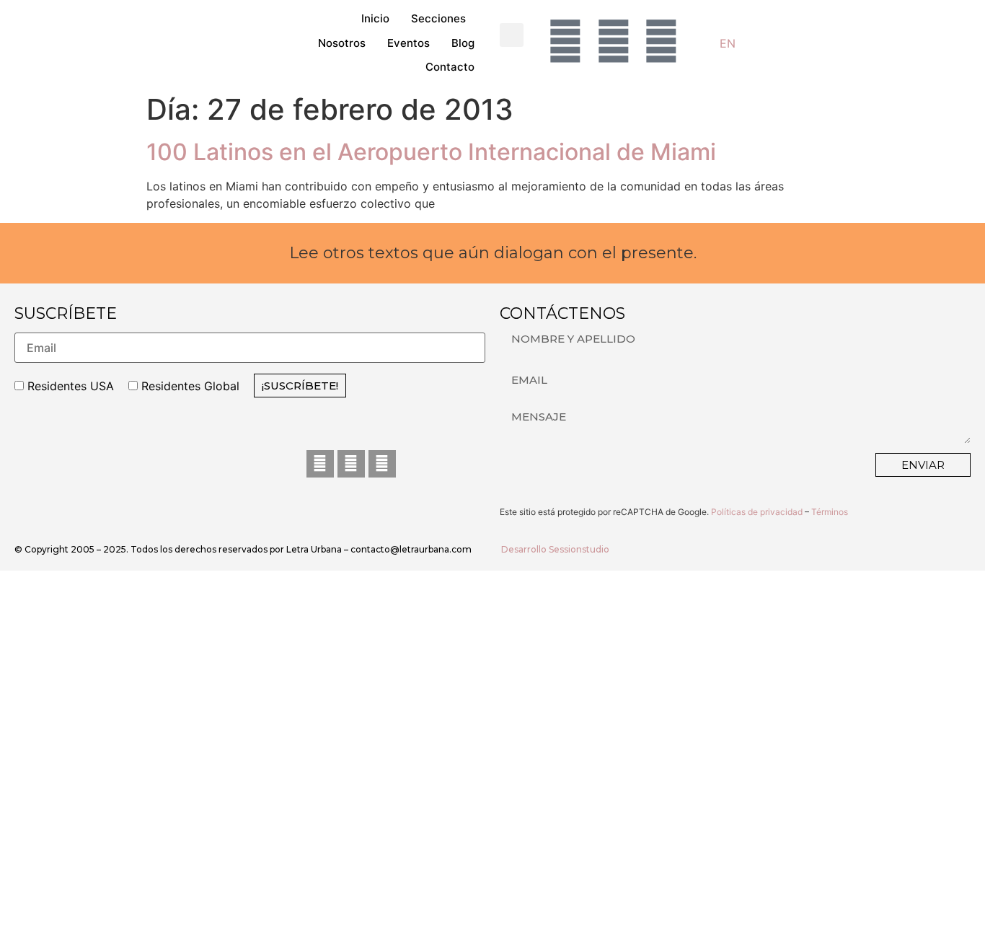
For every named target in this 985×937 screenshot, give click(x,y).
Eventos (408, 43)
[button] (512, 35)
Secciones (438, 18)
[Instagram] (351, 464)
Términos (829, 511)
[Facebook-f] (320, 464)
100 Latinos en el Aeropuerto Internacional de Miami (431, 152)
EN (728, 43)
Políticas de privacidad (757, 511)
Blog (462, 43)
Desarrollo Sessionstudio (555, 549)
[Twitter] (382, 464)
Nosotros (342, 43)
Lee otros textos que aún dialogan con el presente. (493, 253)
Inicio (375, 18)
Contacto (449, 67)
